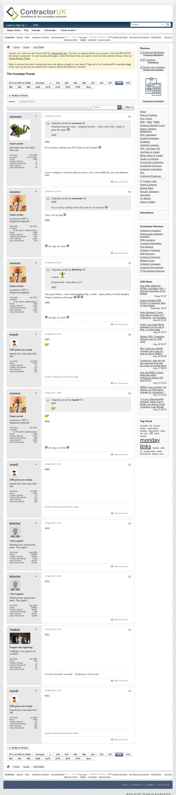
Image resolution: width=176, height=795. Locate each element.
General (19, 37)
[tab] (12, 101)
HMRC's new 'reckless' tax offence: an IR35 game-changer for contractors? (153, 390)
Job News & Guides (150, 152)
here (128, 64)
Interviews (145, 195)
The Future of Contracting (139, 37)
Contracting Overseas (151, 166)
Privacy (151, 785)
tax (141, 451)
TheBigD (15, 629)
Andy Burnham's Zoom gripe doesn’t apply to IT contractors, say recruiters (153, 315)
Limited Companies (149, 138)
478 (58, 83)
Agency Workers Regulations (148, 130)
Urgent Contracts (148, 184)
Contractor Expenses (150, 176)
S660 (149, 122)
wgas (161, 454)
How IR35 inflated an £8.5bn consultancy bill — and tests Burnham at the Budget (153, 290)
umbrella (155, 454)
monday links (150, 443)
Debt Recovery (147, 253)
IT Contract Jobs (148, 181)
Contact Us (137, 785)
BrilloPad (15, 523)
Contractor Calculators (151, 169)
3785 (77, 87)
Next (88, 87)
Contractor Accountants (151, 267)
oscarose (15, 191)
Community (50, 30)
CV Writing (145, 198)
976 (101, 83)
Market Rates (146, 188)
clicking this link (59, 53)
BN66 (157, 122)
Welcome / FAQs (70, 40)
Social (83, 40)
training (159, 451)
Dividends (145, 141)
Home (143, 111)
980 (11, 87)
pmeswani (15, 116)
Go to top (163, 785)
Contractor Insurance (150, 230)
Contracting (9, 37)
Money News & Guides (151, 155)
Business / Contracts (40, 37)
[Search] (168, 24)
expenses (143, 431)
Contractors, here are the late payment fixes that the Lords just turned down (153, 363)
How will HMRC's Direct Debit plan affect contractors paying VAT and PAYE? (151, 376)
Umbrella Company (149, 145)
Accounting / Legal (79, 37)
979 (128, 83)
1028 (37, 87)
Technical (168, 37)
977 (110, 83)
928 (75, 83)
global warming (153, 431)
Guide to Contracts (149, 159)
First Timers (146, 118)
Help (35, 25)
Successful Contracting (151, 162)
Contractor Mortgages (151, 243)
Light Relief (92, 40)
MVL (142, 172)
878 (66, 83)
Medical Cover (147, 260)
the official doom (150, 451)
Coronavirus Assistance (60, 37)
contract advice (152, 428)
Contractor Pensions (150, 257)
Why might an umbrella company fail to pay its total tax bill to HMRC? (151, 351)
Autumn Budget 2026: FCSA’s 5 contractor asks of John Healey (153, 303)
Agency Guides (147, 202)
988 (28, 87)
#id (129, 116)
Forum (16, 47)
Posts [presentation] (12, 102)
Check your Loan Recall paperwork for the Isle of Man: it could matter (152, 327)
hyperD (14, 334)
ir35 (151, 433)
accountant (144, 425)
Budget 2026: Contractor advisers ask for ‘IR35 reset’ (152, 339)
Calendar (36, 30)
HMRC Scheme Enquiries (117, 37)
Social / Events (104, 40)
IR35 (142, 122)
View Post (83, 123)
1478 (57, 87)
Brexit (27, 37)
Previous (40, 83)
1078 (47, 87)
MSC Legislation (148, 135)
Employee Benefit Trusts (152, 125)
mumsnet (155, 448)
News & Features (148, 115)
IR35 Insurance (147, 240)
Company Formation (150, 250)
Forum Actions (68, 30)
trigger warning (145, 454)
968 (84, 83)
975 (93, 83)
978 (119, 83)
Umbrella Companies (97, 37)
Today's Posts (14, 30)
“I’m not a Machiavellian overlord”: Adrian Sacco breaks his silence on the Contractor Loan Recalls (152, 403)
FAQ (26, 30)
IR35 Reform (156, 37)
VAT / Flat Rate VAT (150, 148)
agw (150, 425)
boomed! (157, 425)
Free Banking (146, 247)
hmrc (146, 433)
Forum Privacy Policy (19, 58)
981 (19, 87)
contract (143, 428)
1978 (67, 87)
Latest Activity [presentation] (27, 102)
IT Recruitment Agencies (152, 271)
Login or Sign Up (16, 25)
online (163, 448)
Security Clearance (149, 191)
